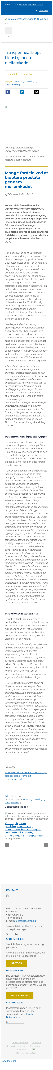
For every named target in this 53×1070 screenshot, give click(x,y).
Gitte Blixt (9, 796)
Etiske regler (36, 1046)
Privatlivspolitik (20, 1042)
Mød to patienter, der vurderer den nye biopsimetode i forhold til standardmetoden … (26, 775)
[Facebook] (8, 92)
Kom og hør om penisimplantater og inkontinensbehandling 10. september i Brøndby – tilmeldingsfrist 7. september (24, 829)
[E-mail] (36, 92)
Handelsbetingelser (26, 1053)
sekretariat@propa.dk (35, 5)
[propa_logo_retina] (25, 895)
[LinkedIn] (22, 92)
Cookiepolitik (22, 1049)
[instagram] (7, 934)
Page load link (8, 1061)
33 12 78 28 (23, 5)
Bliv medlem (43, 11)
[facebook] (12, 934)
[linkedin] (16, 934)
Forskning (15, 85)
